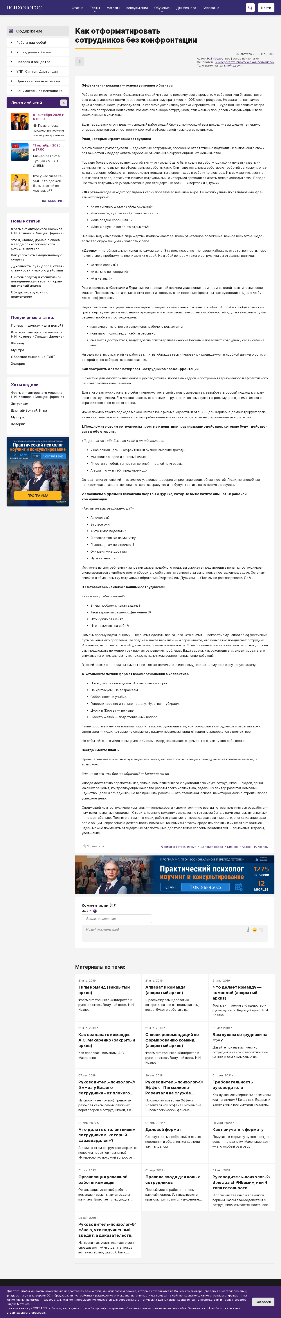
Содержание (29, 31)
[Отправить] (261, 929)
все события (52, 200)
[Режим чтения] (79, 61)
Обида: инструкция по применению (29, 294)
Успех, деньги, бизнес (34, 52)
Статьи (77, 8)
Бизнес (232, 846)
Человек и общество (33, 62)
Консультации (137, 8)
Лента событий (26, 102)
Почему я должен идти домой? (37, 325)
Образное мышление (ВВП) (33, 357)
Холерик (18, 364)
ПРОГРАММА (38, 496)
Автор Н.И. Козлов (255, 846)
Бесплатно (211, 8)
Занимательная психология (39, 91)
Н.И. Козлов (215, 58)
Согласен (263, 1302)
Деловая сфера (211, 846)
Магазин (113, 8)
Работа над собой (31, 42)
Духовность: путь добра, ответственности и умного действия (37, 268)
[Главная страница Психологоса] (26, 7)
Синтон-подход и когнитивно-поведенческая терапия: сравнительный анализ (36, 281)
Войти (266, 8)
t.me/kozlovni (233, 65)
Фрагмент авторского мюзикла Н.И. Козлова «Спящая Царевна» (37, 231)
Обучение (162, 8)
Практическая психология (38, 81)
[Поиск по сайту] (250, 7)
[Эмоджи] (254, 930)
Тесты (95, 8)
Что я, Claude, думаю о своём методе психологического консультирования (35, 244)
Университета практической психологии (244, 62)
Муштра (17, 350)
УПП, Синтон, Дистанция (37, 71)
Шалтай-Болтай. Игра (29, 410)
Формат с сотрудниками (178, 846)
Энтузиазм (19, 403)
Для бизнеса (186, 8)
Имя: (88, 911)
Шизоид (17, 343)
